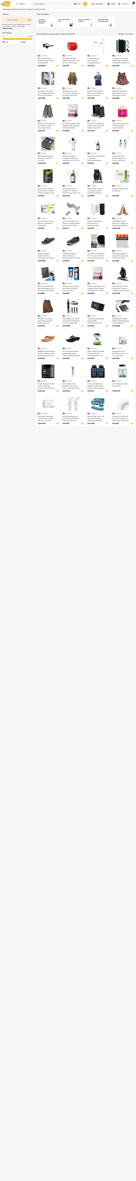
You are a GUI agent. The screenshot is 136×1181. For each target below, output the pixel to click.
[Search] (85, 4)
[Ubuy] (6, 3)
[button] (98, 4)
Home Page (7, 9)
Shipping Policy (7, 28)
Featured (129, 34)
